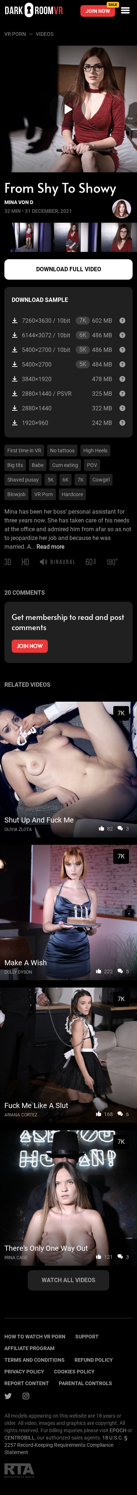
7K (80, 480)
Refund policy (94, 1360)
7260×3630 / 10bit (67, 320)
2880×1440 (67, 408)
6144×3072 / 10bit (67, 335)
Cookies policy (74, 1372)
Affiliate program (29, 1348)
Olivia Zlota (18, 829)
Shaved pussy (23, 480)
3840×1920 (67, 379)
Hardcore (72, 494)
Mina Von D (18, 202)
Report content (26, 1383)
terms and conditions (34, 1360)
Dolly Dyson (18, 972)
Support (87, 1336)
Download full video (68, 269)
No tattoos (62, 450)
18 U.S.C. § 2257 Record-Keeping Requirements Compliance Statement (66, 1445)
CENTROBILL (19, 1438)
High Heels (95, 450)
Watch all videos (68, 1280)
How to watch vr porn (34, 1336)
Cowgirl (101, 480)
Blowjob (16, 494)
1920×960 (67, 422)
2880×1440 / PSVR (67, 393)
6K (65, 480)
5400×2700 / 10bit (67, 349)
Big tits (15, 465)
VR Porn (15, 34)
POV (92, 465)
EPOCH (118, 1430)
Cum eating (65, 465)
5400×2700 (67, 364)
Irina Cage (16, 1257)
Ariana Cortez (20, 1115)
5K (50, 480)
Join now (100, 9)
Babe (37, 465)
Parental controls (85, 1383)
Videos (44, 34)
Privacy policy (24, 1372)
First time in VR (24, 450)
